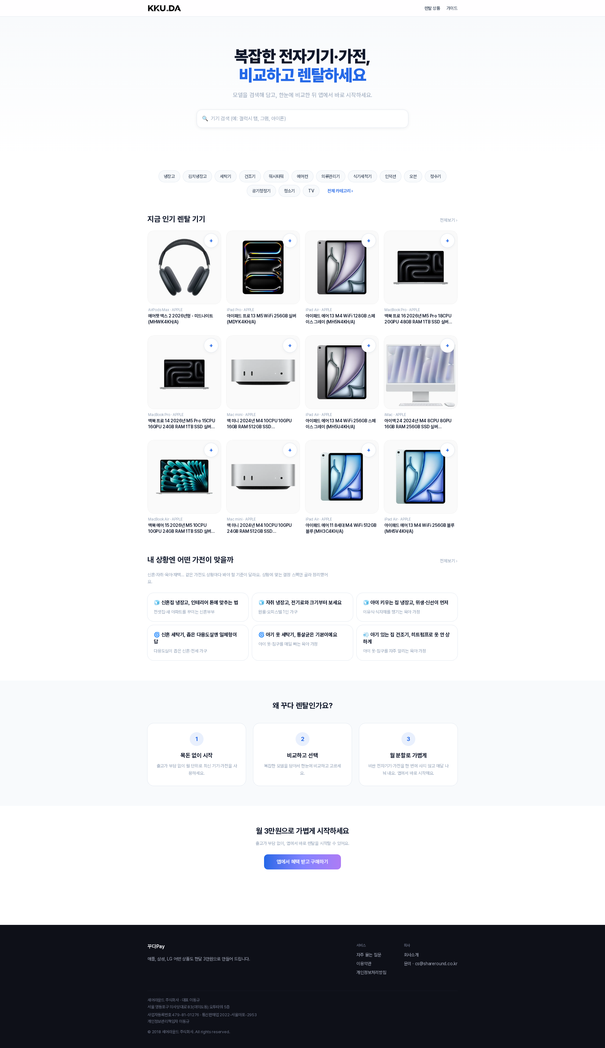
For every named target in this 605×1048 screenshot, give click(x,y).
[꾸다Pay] (164, 8)
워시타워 (276, 176)
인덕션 (390, 176)
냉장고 (169, 176)
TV (311, 190)
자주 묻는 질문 (368, 954)
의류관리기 (330, 176)
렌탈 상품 (432, 8)
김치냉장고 (197, 176)
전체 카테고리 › (340, 190)
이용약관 (363, 963)
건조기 (250, 176)
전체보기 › (449, 220)
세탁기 (225, 176)
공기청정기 (261, 190)
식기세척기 (362, 176)
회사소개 (411, 954)
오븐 (413, 176)
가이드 (452, 8)
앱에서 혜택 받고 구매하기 (302, 862)
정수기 (435, 176)
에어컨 (302, 176)
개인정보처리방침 (371, 972)
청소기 (289, 190)
